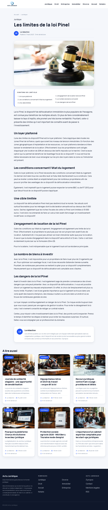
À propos (65, 339)
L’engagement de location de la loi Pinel (71, 96)
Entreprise (65, 4)
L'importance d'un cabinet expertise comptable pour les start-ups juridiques (88, 435)
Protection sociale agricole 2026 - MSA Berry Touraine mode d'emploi (52, 435)
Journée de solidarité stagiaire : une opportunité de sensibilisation (18, 382)
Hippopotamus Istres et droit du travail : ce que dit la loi (50, 382)
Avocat (94, 4)
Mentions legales (93, 488)
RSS (87, 492)
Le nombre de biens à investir (67, 99)
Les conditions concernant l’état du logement (35, 100)
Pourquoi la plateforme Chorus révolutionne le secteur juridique (16, 435)
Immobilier (76, 4)
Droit (57, 4)
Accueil (16, 14)
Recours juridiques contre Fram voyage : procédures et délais (86, 382)
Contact (89, 484)
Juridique (48, 4)
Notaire (102, 4)
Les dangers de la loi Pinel (66, 102)
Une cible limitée (25, 103)
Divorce (86, 4)
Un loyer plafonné (25, 96)
